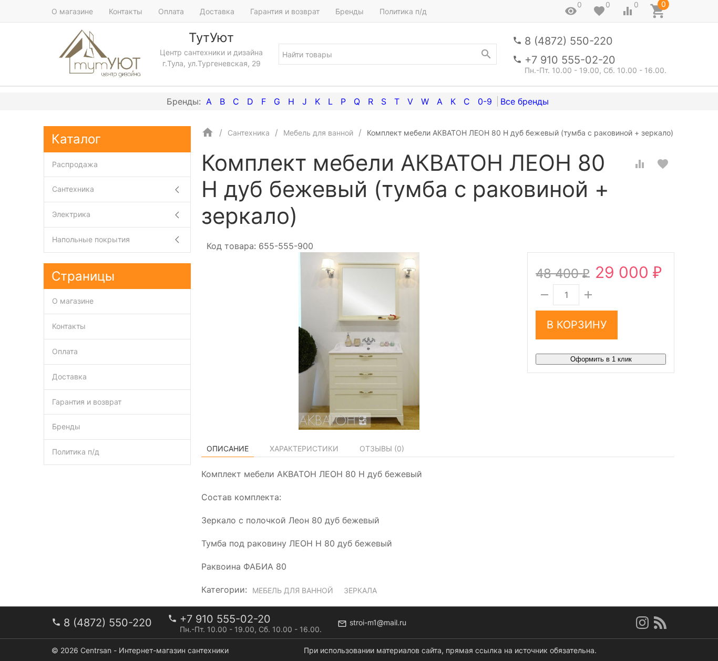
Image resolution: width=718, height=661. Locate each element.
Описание (228, 448)
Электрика (71, 214)
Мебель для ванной (292, 590)
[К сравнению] (639, 164)
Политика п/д (403, 11)
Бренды (349, 11)
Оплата (171, 11)
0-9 (485, 101)
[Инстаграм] (642, 622)
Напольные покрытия (91, 239)
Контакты (125, 11)
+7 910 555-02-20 (570, 60)
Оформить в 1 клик (601, 359)
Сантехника (73, 188)
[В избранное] (662, 164)
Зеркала (360, 590)
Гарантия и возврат (285, 11)
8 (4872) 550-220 (569, 41)
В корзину (577, 324)
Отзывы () (382, 448)
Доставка (217, 11)
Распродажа (75, 164)
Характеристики (304, 448)
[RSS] (660, 622)
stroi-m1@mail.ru (378, 622)
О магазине (72, 11)
